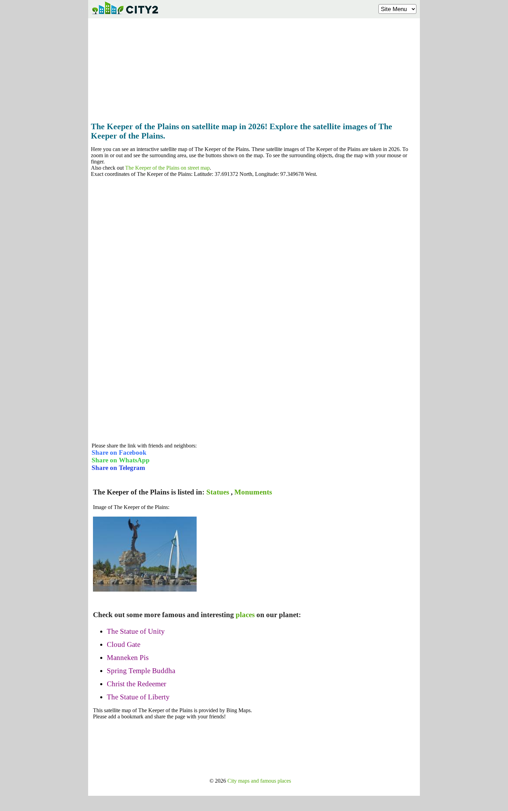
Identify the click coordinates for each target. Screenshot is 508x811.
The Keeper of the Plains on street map (167, 168)
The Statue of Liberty (138, 697)
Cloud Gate (123, 644)
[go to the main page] (124, 16)
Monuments (253, 492)
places (245, 615)
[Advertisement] (254, 68)
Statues (217, 492)
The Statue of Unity (136, 631)
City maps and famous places (259, 781)
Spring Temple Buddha (141, 671)
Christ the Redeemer (136, 684)
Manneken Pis (128, 657)
